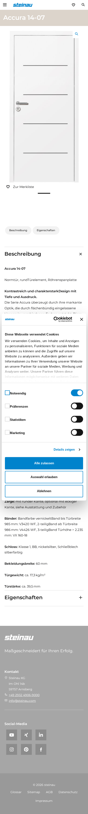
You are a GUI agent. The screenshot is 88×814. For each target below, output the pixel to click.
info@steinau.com (22, 700)
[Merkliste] (73, 5)
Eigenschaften (46, 230)
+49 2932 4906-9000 (24, 695)
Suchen (83, 5)
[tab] (44, 254)
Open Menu (5, 5)
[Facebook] (40, 749)
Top (84, 810)
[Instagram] (11, 749)
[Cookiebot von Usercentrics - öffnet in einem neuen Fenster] (54, 319)
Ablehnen (44, 491)
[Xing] (26, 734)
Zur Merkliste (23, 187)
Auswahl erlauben (44, 477)
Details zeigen (64, 449)
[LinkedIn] (40, 734)
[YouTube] (11, 734)
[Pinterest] (26, 749)
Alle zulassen (44, 463)
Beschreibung (18, 230)
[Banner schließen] (81, 319)
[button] (44, 193)
